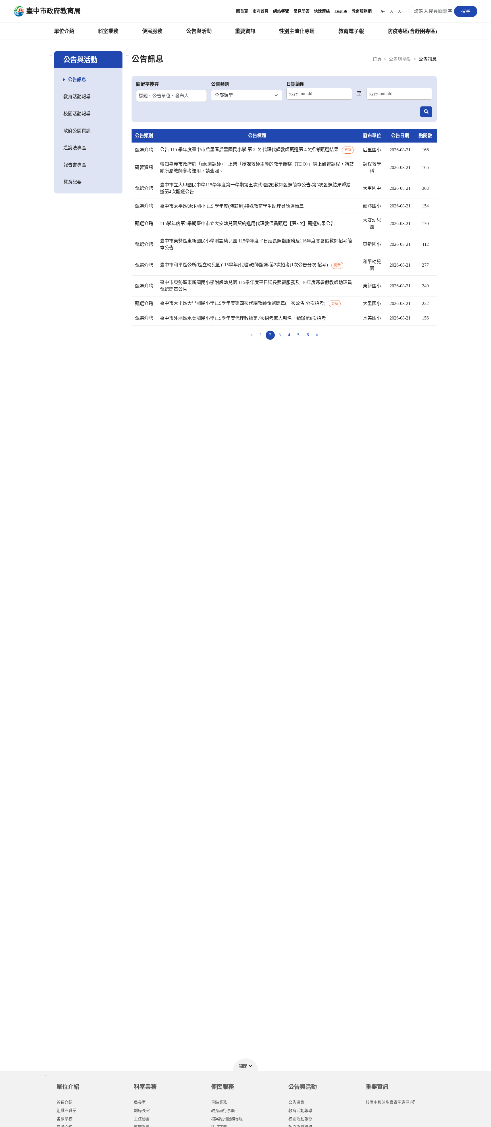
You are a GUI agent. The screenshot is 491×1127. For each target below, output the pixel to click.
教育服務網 (362, 11)
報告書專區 (74, 164)
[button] (245, 1064)
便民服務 (152, 31)
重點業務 (219, 1102)
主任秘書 (142, 1119)
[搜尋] (426, 111)
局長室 (140, 1102)
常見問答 (301, 11)
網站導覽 (281, 11)
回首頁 (242, 11)
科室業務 (108, 31)
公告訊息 (77, 79)
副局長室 (142, 1111)
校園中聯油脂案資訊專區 (387, 1102)
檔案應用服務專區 (227, 1119)
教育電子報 (351, 31)
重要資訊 (245, 31)
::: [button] (47, 1074)
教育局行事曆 (223, 1111)
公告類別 (220, 84)
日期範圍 (295, 84)
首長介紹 (64, 1102)
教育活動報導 (77, 96)
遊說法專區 (74, 147)
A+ (400, 11)
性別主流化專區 (297, 31)
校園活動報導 (77, 113)
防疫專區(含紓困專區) (412, 31)
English (340, 11)
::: (50, 54)
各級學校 (64, 1119)
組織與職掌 (66, 1111)
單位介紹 (64, 31)
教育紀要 (72, 182)
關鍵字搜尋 (147, 84)
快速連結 (322, 11)
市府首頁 (261, 11)
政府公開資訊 (77, 130)
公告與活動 (199, 31)
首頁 (377, 59)
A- (382, 11)
